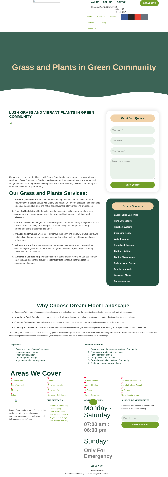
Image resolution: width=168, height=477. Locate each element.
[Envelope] (138, 17)
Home (89, 16)
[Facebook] (124, 17)
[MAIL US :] (87, 3)
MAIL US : (95, 2)
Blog (104, 23)
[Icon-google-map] (144, 17)
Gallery (113, 16)
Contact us (91, 29)
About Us (101, 16)
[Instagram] (131, 17)
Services (90, 23)
